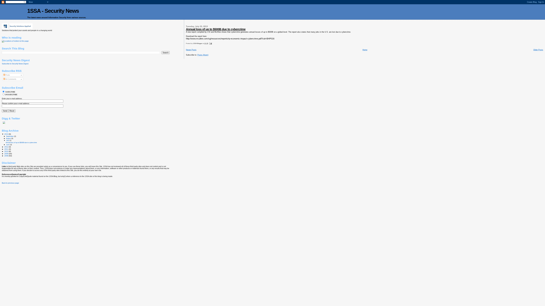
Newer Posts (191, 50)
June (8, 144)
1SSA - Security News (53, 11)
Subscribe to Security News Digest (15, 64)
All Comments (10, 79)
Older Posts (538, 50)
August (8, 138)
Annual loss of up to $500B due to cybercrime (216, 29)
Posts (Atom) (202, 55)
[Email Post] (210, 43)
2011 (6, 149)
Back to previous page (10, 183)
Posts (7, 75)
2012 (6, 147)
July (7, 140)
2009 (6, 154)
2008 (6, 156)
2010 (6, 151)
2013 (6, 134)
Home (364, 50)
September (10, 136)
